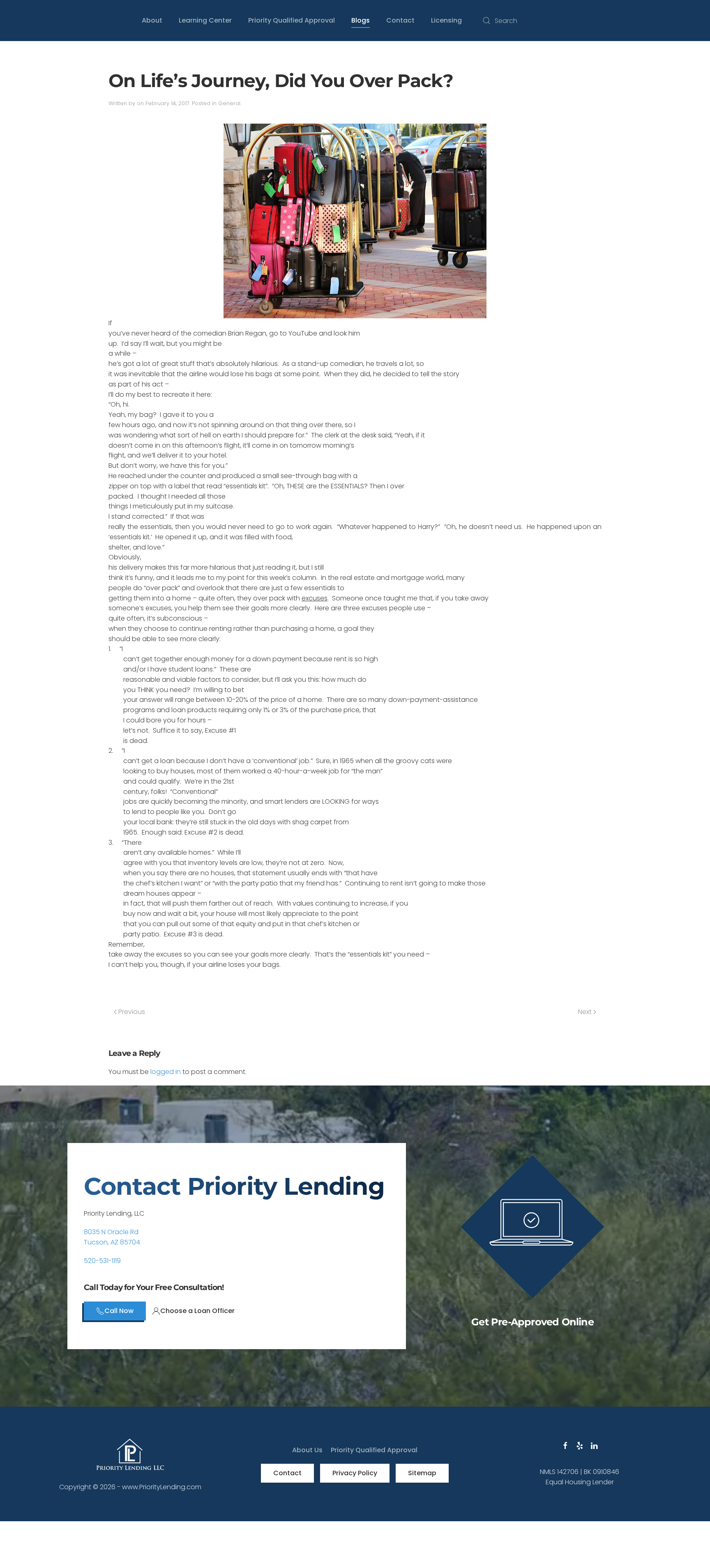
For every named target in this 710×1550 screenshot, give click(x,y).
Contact (287, 1473)
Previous (131, 1011)
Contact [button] (400, 20)
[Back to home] (67, 20)
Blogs (360, 20)
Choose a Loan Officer (197, 1310)
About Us (307, 1450)
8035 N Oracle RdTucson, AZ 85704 (112, 1237)
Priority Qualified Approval (291, 20)
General (229, 103)
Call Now (119, 1310)
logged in (165, 1071)
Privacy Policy (354, 1473)
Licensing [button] (446, 20)
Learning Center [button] (205, 20)
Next (585, 1011)
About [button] (152, 20)
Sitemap (422, 1473)
